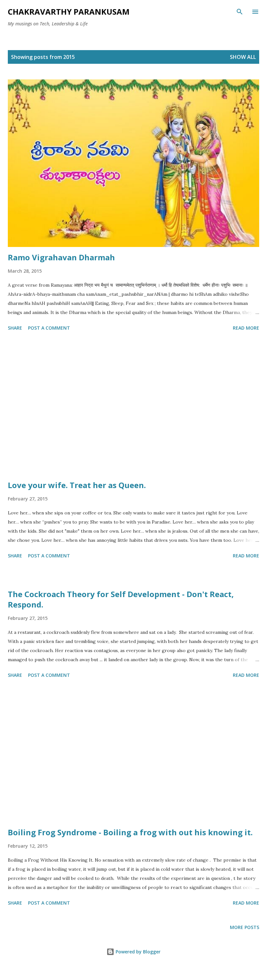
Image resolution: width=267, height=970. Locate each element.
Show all (243, 57)
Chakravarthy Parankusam (69, 11)
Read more (246, 328)
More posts (244, 927)
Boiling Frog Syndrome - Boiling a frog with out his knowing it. (130, 832)
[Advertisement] (133, 406)
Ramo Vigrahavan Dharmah (61, 257)
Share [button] (15, 328)
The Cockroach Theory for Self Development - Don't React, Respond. (121, 599)
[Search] (240, 12)
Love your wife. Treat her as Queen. (77, 485)
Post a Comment (49, 328)
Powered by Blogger (137, 952)
